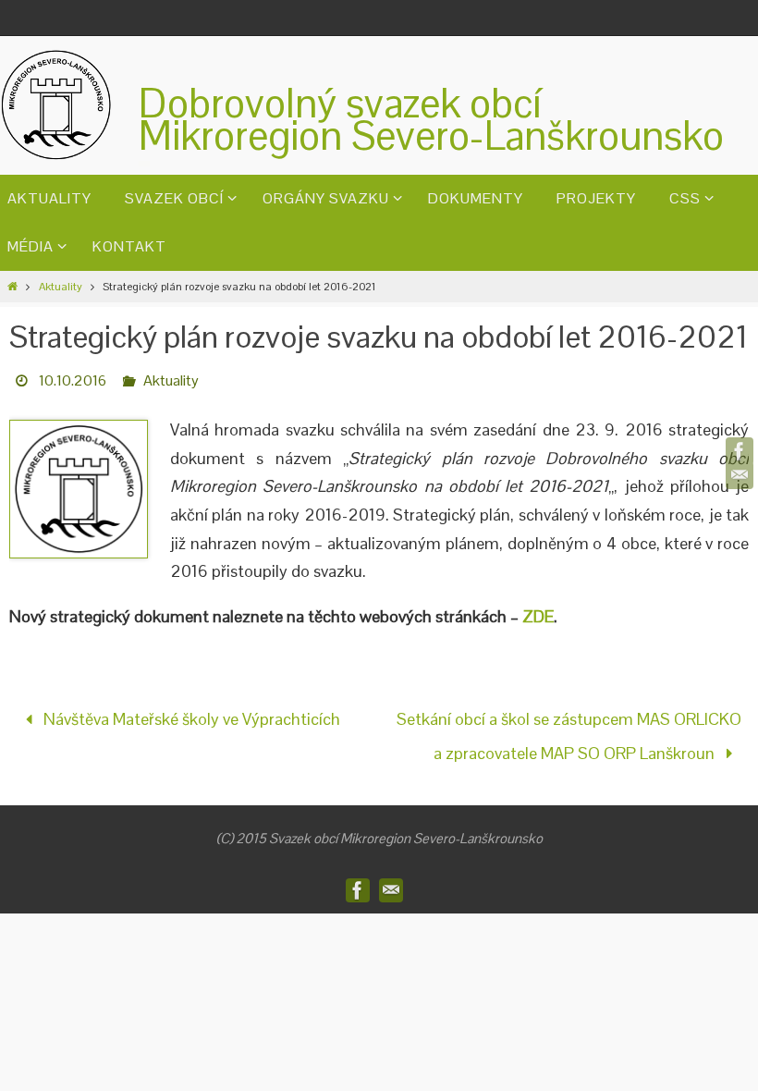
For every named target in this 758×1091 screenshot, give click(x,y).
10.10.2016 (72, 380)
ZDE (538, 616)
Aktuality (60, 286)
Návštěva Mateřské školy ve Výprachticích (190, 716)
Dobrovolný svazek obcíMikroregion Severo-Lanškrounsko (431, 119)
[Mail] (739, 475)
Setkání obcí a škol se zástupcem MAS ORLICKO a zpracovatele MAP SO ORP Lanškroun (569, 730)
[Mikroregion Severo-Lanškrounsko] (739, 451)
